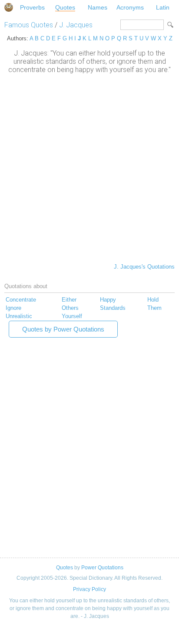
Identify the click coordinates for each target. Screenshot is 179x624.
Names (97, 7)
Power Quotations (102, 568)
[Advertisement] (89, 167)
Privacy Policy (89, 589)
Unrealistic (19, 316)
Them (154, 308)
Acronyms (130, 7)
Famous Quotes (28, 25)
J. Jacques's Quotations (144, 266)
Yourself (72, 316)
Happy (108, 299)
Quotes (65, 7)
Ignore (13, 308)
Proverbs (32, 7)
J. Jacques (76, 25)
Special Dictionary (8, 7)
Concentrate (21, 299)
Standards (113, 308)
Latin (162, 7)
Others (70, 308)
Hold (153, 299)
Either (69, 299)
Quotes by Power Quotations (63, 329)
